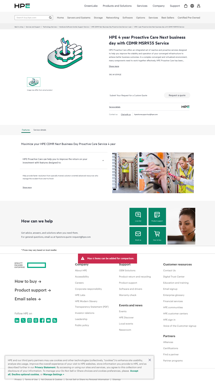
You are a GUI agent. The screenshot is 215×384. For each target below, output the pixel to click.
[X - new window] (23, 320)
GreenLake (91, 5)
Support (175, 5)
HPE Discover (126, 317)
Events (123, 311)
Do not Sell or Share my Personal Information (87, 379)
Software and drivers (130, 288)
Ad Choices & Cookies (51, 379)
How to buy (157, 240)
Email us (138, 240)
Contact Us (169, 270)
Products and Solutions (117, 5)
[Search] (50, 17)
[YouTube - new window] (48, 320)
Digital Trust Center (174, 276)
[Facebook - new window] (42, 320)
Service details (114, 106)
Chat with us (126, 114)
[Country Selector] (192, 5)
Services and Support (33, 27)
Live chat (138, 221)
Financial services (173, 301)
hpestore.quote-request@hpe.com (73, 236)
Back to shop (19, 27)
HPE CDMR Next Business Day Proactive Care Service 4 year (111, 27)
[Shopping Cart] (186, 5)
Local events (126, 323)
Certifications (170, 348)
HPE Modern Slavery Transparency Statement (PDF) (92, 304)
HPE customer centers (175, 313)
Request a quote (177, 95)
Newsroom (125, 329)
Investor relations (84, 312)
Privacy (18, 379)
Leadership (81, 319)
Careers (79, 282)
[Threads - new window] (35, 320)
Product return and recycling (135, 276)
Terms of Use (31, 379)
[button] (150, 360)
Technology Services (50, 27)
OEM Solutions (127, 270)
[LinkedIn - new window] (17, 320)
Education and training (176, 282)
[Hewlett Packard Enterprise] (22, 5)
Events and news (130, 305)
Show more (114, 66)
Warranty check (127, 295)
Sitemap (116, 379)
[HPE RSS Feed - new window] (54, 320)
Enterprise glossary (173, 295)
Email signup (170, 288)
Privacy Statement (45, 367)
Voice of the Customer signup (179, 325)
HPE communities (173, 307)
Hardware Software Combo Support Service (74, 27)
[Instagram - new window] (29, 320)
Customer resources (177, 264)
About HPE (81, 270)
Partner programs (173, 360)
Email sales (25, 298)
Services (142, 5)
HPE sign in (169, 319)
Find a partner (171, 354)
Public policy (82, 325)
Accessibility (82, 276)
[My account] (198, 5)
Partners (169, 336)
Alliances (168, 342)
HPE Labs (80, 295)
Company (159, 5)
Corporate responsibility (88, 288)
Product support (157, 221)
